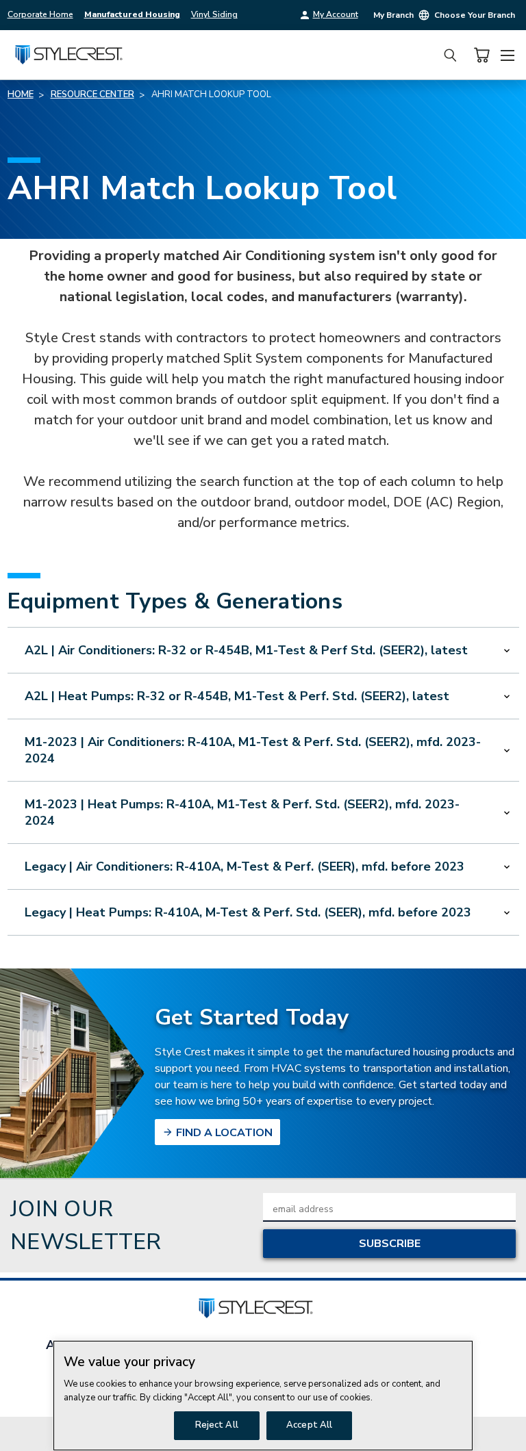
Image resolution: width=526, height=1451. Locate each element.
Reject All (216, 1425)
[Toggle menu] (507, 53)
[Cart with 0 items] (481, 55)
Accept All (309, 1425)
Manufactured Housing (132, 14)
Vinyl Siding (214, 14)
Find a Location (223, 1132)
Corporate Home (40, 14)
